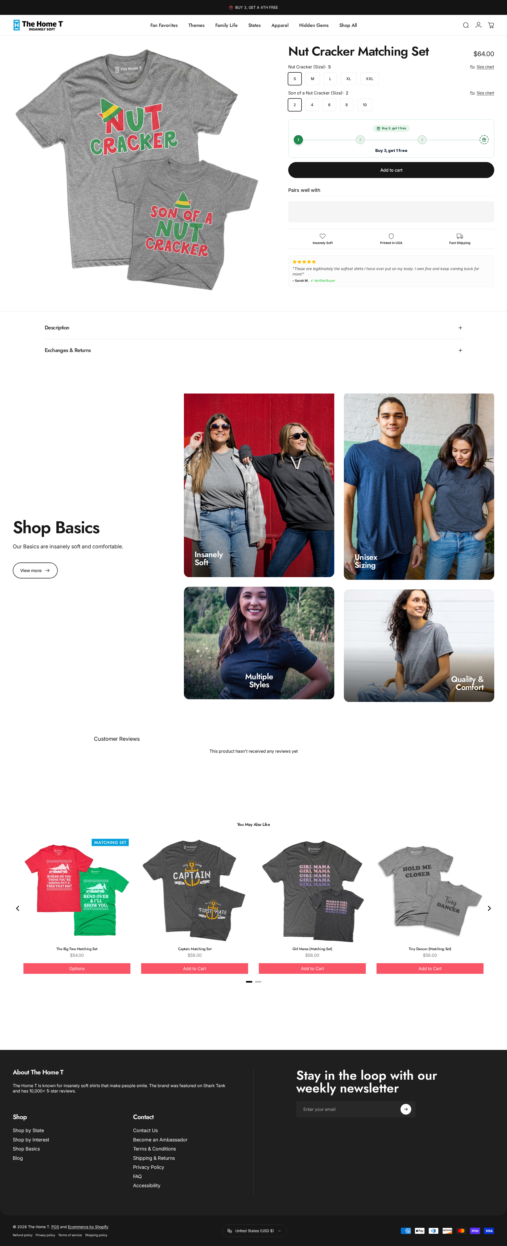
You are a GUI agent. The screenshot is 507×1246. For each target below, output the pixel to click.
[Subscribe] (406, 1109)
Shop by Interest (31, 1139)
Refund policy (22, 1235)
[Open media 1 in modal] (138, 170)
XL (348, 78)
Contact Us (145, 1130)
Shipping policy (96, 1235)
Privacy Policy (148, 1167)
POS (55, 1226)
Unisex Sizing (366, 561)
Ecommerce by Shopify (88, 1226)
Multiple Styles (259, 680)
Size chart (485, 66)
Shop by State (28, 1130)
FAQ (137, 1176)
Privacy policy (45, 1235)
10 (365, 104)
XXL (369, 78)
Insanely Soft (209, 558)
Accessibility (146, 1185)
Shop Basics (26, 1149)
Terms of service (70, 1235)
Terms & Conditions (154, 1149)
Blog (18, 1158)
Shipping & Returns (154, 1158)
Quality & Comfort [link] (467, 683)
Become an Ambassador (160, 1139)
